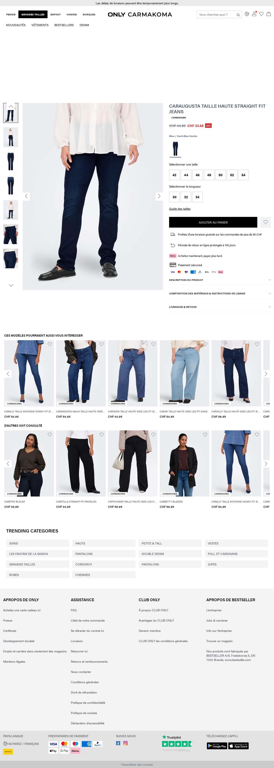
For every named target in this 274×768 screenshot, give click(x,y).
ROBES (14, 575)
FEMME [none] (10, 14)
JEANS (13, 543)
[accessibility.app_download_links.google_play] (217, 749)
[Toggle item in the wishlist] (265, 222)
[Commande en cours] (269, 14)
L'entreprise (213, 610)
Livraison (77, 641)
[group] (29, 382)
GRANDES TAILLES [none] (33, 14)
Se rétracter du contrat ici (87, 630)
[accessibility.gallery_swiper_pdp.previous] (11, 106)
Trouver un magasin (219, 641)
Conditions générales (85, 682)
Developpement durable (18, 641)
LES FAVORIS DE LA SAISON (28, 554)
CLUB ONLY (149, 599)
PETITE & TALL (152, 543)
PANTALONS (83, 554)
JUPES (212, 564)
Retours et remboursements (89, 661)
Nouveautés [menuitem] (15, 25)
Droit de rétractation (84, 692)
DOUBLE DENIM (153, 554)
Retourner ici (79, 651)
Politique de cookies (84, 713)
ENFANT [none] (56, 14)
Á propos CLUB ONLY (153, 610)
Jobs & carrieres (217, 620)
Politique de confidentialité (88, 702)
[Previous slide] (8, 374)
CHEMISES (82, 575)
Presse (7, 620)
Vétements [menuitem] (39, 25)
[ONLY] (140, 15)
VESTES (213, 543)
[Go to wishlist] (261, 15)
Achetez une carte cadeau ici (21, 610)
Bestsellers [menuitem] (64, 25)
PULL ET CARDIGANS (222, 554)
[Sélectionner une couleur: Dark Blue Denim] (175, 149)
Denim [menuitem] (84, 25)
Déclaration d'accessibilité (87, 723)
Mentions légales (14, 661)
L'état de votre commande (88, 620)
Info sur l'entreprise (219, 630)
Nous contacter (81, 672)
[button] (174, 175)
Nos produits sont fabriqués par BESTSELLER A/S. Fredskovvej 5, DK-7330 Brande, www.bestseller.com (231, 655)
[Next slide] (266, 374)
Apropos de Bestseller (230, 599)
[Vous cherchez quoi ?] (238, 14)
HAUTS (80, 543)
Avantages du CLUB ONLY (156, 620)
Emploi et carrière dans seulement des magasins (35, 651)
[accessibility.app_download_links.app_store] (238, 749)
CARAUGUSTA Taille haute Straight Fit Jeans (217, 108)
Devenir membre (150, 630)
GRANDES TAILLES (22, 564)
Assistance (82, 599)
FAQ (74, 610)
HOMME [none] (72, 14)
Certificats (9, 630)
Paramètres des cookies (137, 764)
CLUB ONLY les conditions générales (163, 641)
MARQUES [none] (89, 14)
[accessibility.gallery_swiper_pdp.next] (11, 285)
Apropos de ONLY (21, 599)
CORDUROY (83, 564)
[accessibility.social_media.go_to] (118, 744)
